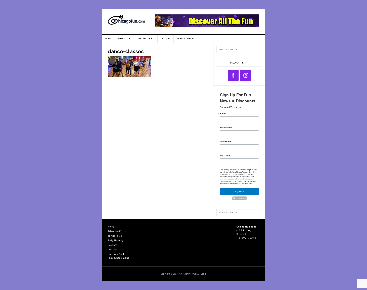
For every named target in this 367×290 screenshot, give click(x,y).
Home (111, 226)
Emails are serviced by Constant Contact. (238, 183)
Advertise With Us (117, 231)
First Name (226, 127)
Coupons (112, 245)
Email (223, 113)
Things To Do (115, 236)
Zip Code (225, 155)
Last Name (226, 141)
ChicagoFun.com (126, 20)
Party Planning (115, 240)
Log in (203, 274)
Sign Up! (239, 191)
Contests (112, 249)
